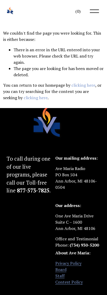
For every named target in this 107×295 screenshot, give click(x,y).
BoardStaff (60, 273)
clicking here (83, 85)
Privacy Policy (68, 263)
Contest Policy (69, 282)
